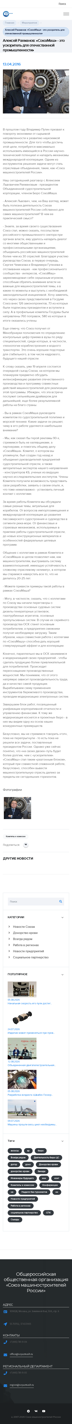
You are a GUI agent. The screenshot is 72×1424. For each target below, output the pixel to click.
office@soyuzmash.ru (21, 1354)
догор (14, 1164)
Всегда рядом (22, 939)
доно (28, 1164)
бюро (41, 1150)
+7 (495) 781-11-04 (18, 1341)
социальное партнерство (24, 1212)
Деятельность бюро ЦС (46, 1157)
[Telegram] (28, 1411)
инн (44, 1178)
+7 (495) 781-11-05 (18, 1372)
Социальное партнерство (30, 957)
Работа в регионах (25, 945)
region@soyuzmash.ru (22, 1384)
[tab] (36, 917)
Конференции (50, 1185)
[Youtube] (44, 1411)
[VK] (36, 1411)
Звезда (41, 1171)
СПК (48, 1212)
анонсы (15, 1150)
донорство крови (20, 1171)
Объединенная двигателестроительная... (32, 1065)
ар (28, 1150)
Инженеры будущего (22, 1178)
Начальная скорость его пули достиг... (30, 1003)
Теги (11, 1141)
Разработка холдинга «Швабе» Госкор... (30, 1094)
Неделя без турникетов (34, 1192)
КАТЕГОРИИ (16, 917)
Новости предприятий (28, 951)
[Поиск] (60, 901)
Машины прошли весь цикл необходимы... (32, 1124)
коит (56, 1178)
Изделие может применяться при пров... (31, 1032)
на (12, 1192)
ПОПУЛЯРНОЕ (17, 974)
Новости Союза (23, 927)
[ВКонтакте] (25, 844)
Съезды (15, 1219)
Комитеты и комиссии (22, 1185)
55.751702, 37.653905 (20, 1323)
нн (56, 1192)
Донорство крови (25, 933)
